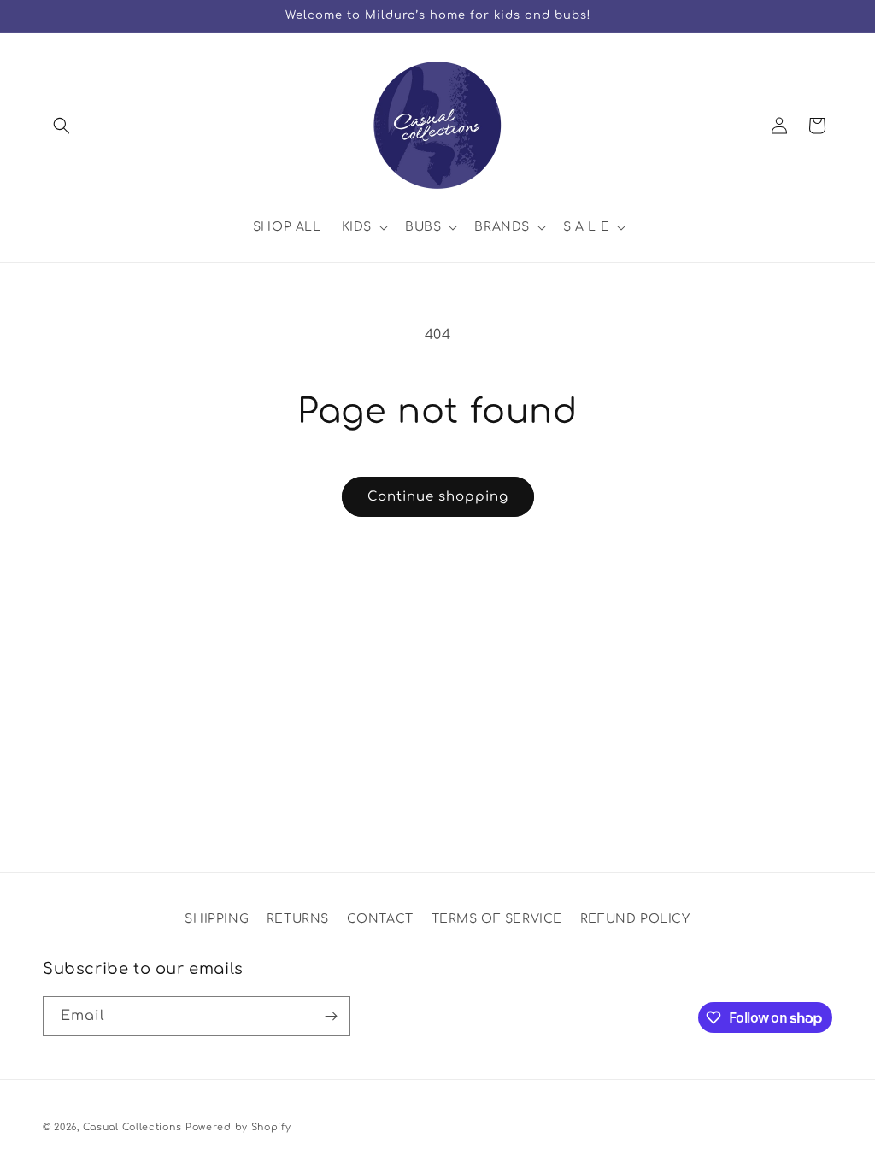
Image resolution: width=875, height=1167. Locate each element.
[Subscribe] (330, 1016)
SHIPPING (217, 918)
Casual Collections (132, 1127)
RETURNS (298, 918)
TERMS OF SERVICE (497, 918)
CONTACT (380, 918)
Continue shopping (437, 497)
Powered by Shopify (238, 1127)
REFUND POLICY (635, 918)
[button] (61, 125)
